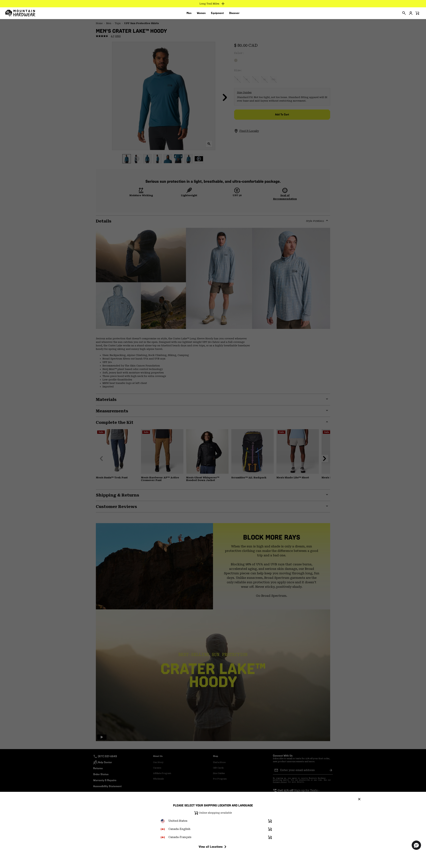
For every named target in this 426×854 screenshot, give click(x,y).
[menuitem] (189, 13)
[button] (416, 845)
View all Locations (211, 846)
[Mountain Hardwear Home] (20, 13)
